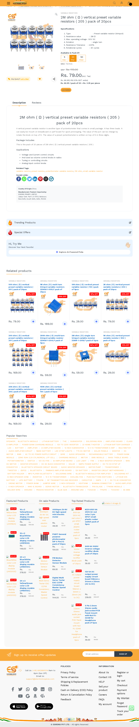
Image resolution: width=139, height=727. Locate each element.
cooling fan (76, 477)
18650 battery (43, 451)
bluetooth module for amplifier (93, 474)
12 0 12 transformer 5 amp (101, 448)
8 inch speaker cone (18, 477)
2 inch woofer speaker (110, 461)
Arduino (28, 490)
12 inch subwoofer (74, 448)
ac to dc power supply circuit (41, 454)
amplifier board (114, 441)
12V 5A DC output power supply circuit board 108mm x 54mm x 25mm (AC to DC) (92, 578)
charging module (68, 457)
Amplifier (32, 448)
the (65, 441)
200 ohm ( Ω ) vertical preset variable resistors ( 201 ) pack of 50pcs (21, 338)
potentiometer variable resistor (59, 171)
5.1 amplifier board (62, 461)
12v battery (81, 470)
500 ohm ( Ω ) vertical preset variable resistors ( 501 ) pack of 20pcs (21, 286)
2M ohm (78, 171)
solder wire (13, 490)
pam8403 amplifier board (59, 470)
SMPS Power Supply (89, 464)
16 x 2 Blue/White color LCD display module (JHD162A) (27, 538)
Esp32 (23, 470)
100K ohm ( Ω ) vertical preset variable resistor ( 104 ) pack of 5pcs (52, 389)
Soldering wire (64, 474)
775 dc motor (83, 451)
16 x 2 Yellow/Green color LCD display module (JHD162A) (27, 514)
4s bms (126, 490)
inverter (37, 477)
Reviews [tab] (36, 102)
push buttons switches (99, 477)
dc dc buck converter (53, 464)
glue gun (62, 490)
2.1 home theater (91, 444)
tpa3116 (39, 480)
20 (73, 58)
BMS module (97, 457)
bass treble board (118, 457)
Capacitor (87, 480)
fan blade (97, 486)
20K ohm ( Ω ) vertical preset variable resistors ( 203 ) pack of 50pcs (21, 389)
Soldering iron (94, 441)
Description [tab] (19, 102)
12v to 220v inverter (67, 444)
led (9, 448)
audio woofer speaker (73, 467)
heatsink (83, 483)
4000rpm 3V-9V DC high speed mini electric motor (59, 513)
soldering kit (121, 474)
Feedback (66, 699)
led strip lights (63, 451)
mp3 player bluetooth (40, 474)
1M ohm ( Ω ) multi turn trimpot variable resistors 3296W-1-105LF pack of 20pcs (52, 288)
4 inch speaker (16, 486)
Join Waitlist (66, 90)
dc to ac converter (120, 480)
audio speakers (77, 454)
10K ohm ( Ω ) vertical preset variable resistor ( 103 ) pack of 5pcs (85, 286)
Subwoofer (76, 441)
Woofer (116, 451)
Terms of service (69, 677)
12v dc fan (44, 461)
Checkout (122, 685)
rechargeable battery (101, 454)
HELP (101, 681)
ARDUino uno (77, 490)
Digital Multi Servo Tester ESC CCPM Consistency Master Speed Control (59, 584)
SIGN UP (123, 654)
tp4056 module (114, 486)
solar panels (101, 451)
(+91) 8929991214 (40, 670)
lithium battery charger (117, 444)
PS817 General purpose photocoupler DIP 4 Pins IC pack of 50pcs (59, 539)
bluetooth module (28, 441)
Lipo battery (25, 480)
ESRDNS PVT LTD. (61, 724)
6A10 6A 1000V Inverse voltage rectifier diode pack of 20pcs (92, 550)
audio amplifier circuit (20, 451)
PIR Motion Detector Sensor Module (59, 560)
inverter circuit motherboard (107, 470)
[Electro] (20, 3)
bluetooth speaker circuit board (39, 467)
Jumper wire (49, 483)
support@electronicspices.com (40, 679)
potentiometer (15, 461)
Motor (84, 457)
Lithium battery (50, 441)
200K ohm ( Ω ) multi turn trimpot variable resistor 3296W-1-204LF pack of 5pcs (52, 339)
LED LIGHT (81, 461)
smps (98, 480)
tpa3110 (103, 490)
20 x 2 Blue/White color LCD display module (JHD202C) (27, 562)
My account (105, 704)
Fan (92, 461)
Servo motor (52, 486)
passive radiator (45, 490)
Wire (62, 454)
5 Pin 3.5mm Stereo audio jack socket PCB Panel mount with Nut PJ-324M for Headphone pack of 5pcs (92, 614)
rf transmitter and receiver (62, 480)
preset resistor (37, 171)
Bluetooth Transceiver (75, 486)
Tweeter (12, 470)
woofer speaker (28, 464)
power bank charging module (37, 444)
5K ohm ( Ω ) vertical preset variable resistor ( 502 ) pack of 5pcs (116, 338)
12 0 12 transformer (56, 477)
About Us (104, 672)
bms (19, 454)
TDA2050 (115, 490)
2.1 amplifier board (51, 448)
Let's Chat (24, 79)
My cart (121, 680)
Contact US (105, 677)
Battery (19, 448)
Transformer (112, 467)
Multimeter (125, 448)
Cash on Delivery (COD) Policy (77, 690)
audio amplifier (123, 483)
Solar (72, 464)
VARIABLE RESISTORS (69, 13)
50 (82, 58)
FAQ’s (101, 699)
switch (31, 461)
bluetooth (36, 470)
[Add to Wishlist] (39, 79)
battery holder (15, 474)
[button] (114, 2)
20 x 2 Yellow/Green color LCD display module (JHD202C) (27, 586)
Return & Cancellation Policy (76, 694)
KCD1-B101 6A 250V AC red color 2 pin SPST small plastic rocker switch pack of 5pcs (92, 516)
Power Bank (32, 483)
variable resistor (23, 171)
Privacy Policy (68, 672)
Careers (103, 694)
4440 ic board (35, 486)
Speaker (10, 441)
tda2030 (91, 490)
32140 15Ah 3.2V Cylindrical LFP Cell (36, 457)
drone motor (15, 483)
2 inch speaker (67, 483)
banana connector (102, 483)
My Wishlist (123, 698)
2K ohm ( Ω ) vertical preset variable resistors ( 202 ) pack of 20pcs (116, 286)
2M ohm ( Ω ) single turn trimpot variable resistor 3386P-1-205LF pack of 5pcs (85, 338)
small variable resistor (93, 171)
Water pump (95, 467)
